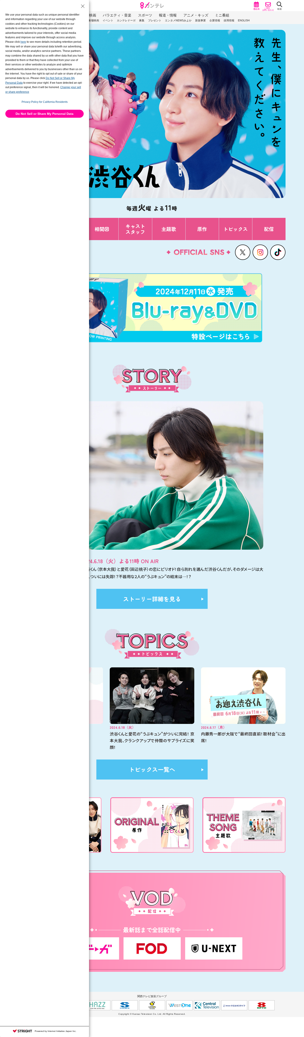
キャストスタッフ (135, 228)
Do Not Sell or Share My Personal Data (44, 113)
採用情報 (229, 20)
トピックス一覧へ (152, 769)
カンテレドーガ (126, 20)
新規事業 (200, 20)
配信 (269, 228)
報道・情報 (168, 15)
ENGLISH (244, 20)
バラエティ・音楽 (117, 15)
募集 (141, 20)
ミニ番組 (222, 15)
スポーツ (145, 15)
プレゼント (154, 20)
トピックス (235, 228)
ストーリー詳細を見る (152, 599)
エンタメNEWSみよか (178, 20)
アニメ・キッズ (195, 15)
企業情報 (214, 20)
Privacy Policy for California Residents (45, 101)
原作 (202, 228)
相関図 (102, 228)
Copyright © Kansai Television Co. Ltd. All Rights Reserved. (152, 1014)
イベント (108, 20)
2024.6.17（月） (214, 727)
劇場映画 (93, 20)
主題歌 (168, 228)
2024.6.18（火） (123, 727)
